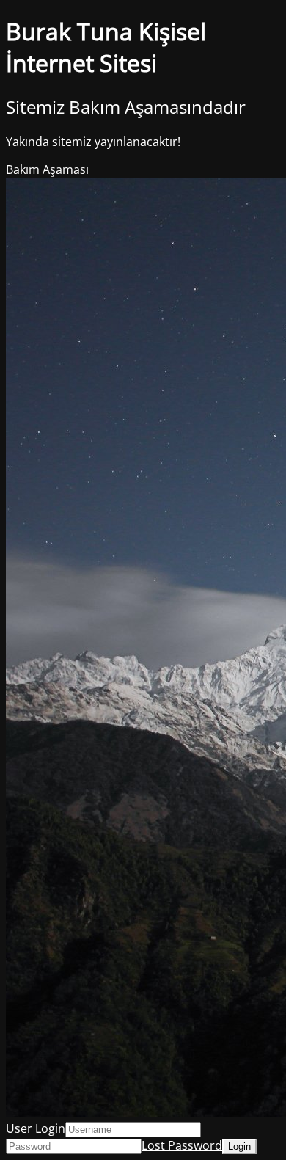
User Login (35, 1128)
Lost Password (182, 1145)
